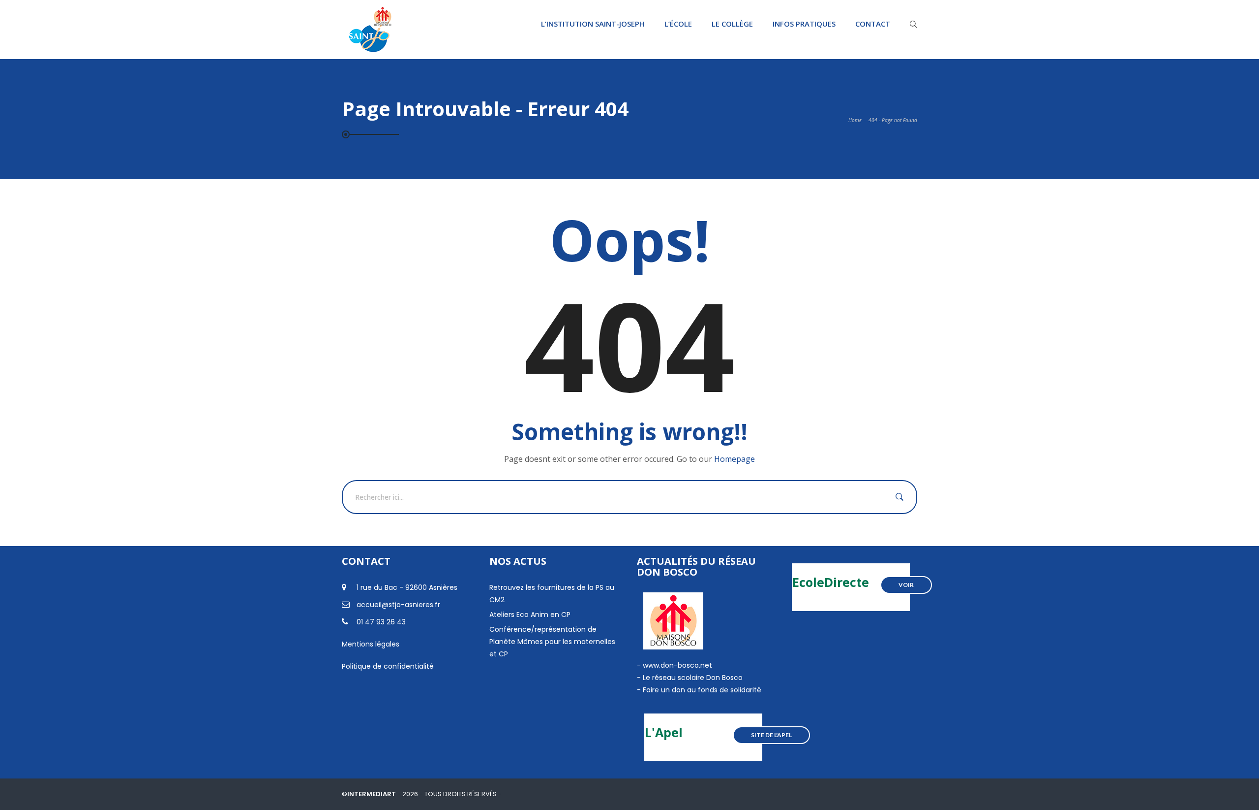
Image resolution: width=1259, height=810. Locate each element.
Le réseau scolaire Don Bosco (692, 677)
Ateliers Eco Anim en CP (529, 614)
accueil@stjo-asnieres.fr (398, 605)
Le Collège (732, 24)
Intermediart (372, 794)
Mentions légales (370, 644)
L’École (678, 24)
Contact (872, 24)
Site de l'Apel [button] (771, 735)
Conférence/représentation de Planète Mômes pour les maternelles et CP (552, 641)
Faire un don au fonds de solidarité (702, 690)
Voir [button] (906, 584)
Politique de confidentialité (388, 666)
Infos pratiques (804, 24)
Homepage (734, 459)
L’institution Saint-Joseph (593, 24)
